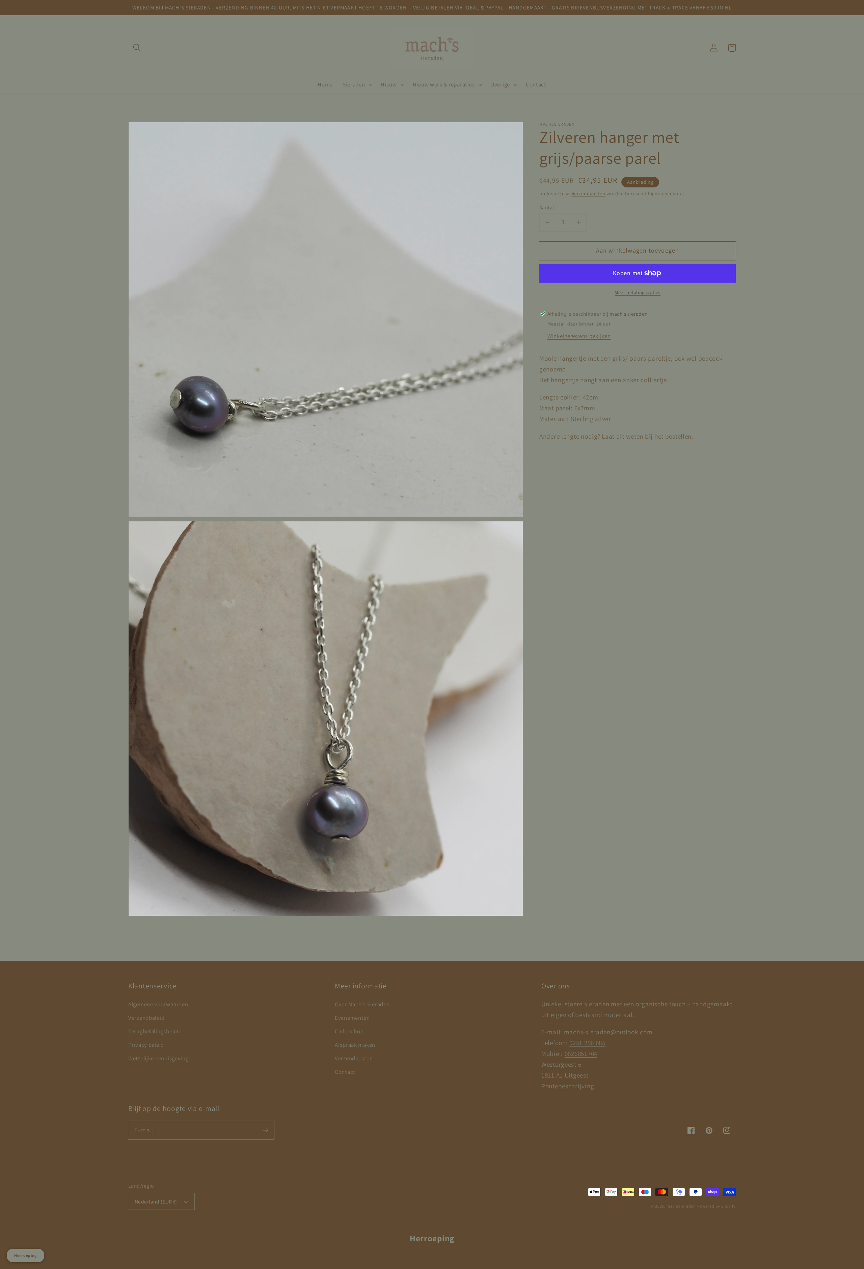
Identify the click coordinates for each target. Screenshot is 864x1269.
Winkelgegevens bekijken (579, 335)
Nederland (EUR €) (156, 1201)
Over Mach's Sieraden (362, 1004)
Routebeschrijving (567, 1086)
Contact (345, 1072)
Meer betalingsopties (637, 292)
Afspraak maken (355, 1044)
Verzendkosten (588, 193)
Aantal (546, 207)
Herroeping (432, 1238)
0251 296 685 (587, 1042)
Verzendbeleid (146, 1017)
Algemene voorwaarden (158, 1004)
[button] (137, 48)
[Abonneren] (265, 1130)
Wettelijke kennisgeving (158, 1058)
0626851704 (581, 1053)
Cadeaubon (349, 1031)
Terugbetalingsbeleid (155, 1031)
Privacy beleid (146, 1044)
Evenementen (352, 1017)
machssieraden (681, 1206)
